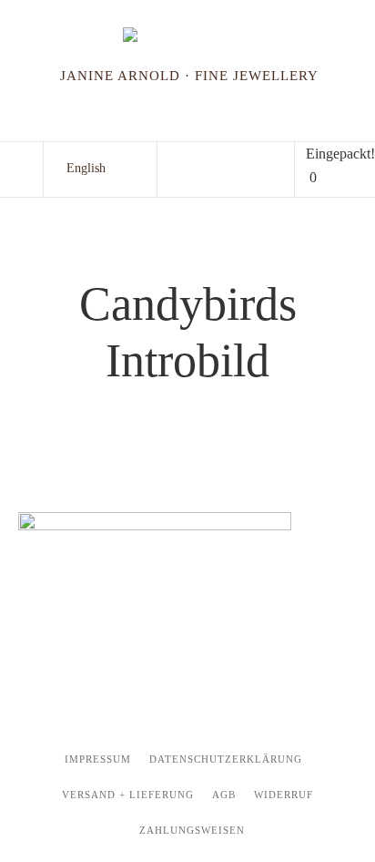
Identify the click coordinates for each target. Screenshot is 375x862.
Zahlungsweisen (192, 830)
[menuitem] (86, 168)
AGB (224, 794)
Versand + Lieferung (128, 794)
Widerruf (283, 794)
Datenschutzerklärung (225, 759)
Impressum (98, 759)
